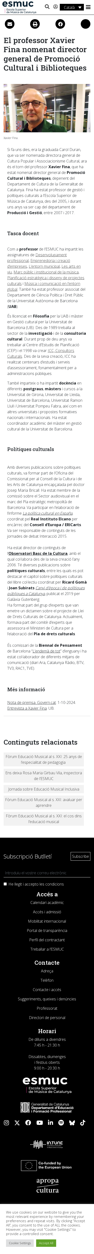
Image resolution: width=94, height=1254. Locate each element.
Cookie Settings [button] (20, 1243)
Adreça (47, 971)
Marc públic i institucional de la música (46, 272)
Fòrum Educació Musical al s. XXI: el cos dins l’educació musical (44, 818)
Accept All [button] (46, 1243)
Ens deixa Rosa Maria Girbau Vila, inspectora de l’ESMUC (43, 775)
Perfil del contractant (47, 939)
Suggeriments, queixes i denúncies (47, 999)
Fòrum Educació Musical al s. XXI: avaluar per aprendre (43, 802)
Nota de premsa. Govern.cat (31, 702)
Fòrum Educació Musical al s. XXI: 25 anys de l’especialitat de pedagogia (44, 759)
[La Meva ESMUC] (55, 7)
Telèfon (47, 980)
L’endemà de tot (46, 651)
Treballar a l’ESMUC (47, 949)
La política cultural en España (47, 513)
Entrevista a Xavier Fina (27, 708)
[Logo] (19, 7)
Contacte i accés (47, 989)
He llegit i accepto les (36, 884)
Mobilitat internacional (47, 921)
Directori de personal (47, 1017)
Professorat (47, 1008)
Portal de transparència (47, 930)
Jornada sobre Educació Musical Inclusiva (43, 789)
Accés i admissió (47, 911)
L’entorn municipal (44, 266)
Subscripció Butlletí (28, 856)
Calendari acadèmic (47, 902)
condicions (54, 884)
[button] (47, 7)
